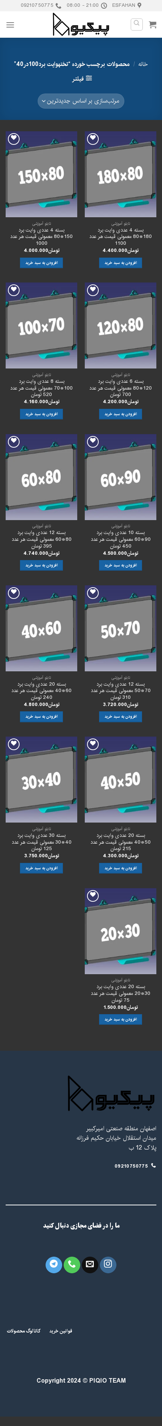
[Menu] (10, 24)
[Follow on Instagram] (108, 1265)
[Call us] (72, 1265)
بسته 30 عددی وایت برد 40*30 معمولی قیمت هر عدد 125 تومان (42, 842)
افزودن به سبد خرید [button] (120, 262)
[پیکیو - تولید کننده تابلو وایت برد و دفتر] (81, 24)
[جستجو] (137, 24)
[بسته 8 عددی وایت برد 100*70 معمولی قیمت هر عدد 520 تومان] (41, 325)
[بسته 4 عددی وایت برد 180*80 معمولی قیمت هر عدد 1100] (120, 174)
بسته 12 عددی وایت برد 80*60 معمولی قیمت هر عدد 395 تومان (42, 540)
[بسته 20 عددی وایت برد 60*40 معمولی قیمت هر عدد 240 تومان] (41, 628)
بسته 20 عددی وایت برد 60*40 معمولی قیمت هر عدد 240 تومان (41, 691)
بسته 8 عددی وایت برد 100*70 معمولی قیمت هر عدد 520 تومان (41, 388)
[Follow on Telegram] (54, 1265)
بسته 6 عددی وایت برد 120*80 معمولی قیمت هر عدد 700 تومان (120, 388)
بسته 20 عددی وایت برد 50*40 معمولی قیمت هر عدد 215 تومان (120, 842)
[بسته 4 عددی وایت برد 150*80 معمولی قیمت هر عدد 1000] (41, 174)
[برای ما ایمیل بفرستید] (90, 1265)
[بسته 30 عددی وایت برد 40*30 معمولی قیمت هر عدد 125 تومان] (41, 780)
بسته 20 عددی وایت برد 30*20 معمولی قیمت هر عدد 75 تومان (120, 994)
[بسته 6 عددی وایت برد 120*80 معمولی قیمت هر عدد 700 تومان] (120, 325)
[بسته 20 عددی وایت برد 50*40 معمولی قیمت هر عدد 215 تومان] (120, 780)
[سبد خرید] (152, 24)
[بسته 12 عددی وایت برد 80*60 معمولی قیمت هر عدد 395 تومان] (41, 477)
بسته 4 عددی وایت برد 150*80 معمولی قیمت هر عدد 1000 (41, 237)
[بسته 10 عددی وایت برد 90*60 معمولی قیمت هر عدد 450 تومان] (120, 477)
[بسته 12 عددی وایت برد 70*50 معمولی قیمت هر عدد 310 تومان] (120, 628)
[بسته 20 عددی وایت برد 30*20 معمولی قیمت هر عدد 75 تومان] (120, 931)
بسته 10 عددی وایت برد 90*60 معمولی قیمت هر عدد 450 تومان (121, 540)
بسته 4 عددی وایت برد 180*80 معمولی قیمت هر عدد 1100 (120, 237)
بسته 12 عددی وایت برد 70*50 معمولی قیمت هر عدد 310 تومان (121, 691)
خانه (143, 64)
